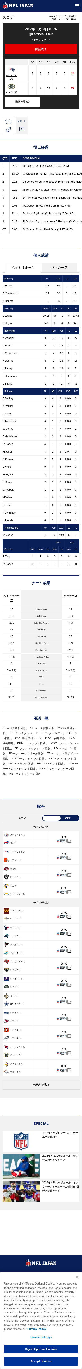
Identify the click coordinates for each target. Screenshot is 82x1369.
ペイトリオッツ (11, 77)
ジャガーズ (15, 969)
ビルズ (13, 843)
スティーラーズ (17, 835)
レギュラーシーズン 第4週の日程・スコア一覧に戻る (62, 17)
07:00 (64, 912)
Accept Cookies (41, 1361)
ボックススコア (8, 121)
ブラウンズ (15, 860)
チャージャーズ (17, 894)
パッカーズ (11, 92)
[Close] (77, 1277)
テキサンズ (15, 927)
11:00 (64, 888)
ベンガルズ (15, 1030)
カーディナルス (17, 1047)
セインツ (14, 996)
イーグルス (15, 1038)
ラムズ (13, 886)
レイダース (15, 877)
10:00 (64, 1066)
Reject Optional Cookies (41, 1349)
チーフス (14, 1021)
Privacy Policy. (37, 1328)
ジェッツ (14, 986)
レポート (21, 121)
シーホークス (16, 1013)
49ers (13, 869)
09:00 (64, 853)
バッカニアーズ (17, 961)
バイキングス (16, 1064)
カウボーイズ (16, 1004)
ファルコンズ (16, 944)
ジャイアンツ (16, 978)
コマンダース (16, 910)
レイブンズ (15, 918)
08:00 (64, 836)
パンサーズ (15, 935)
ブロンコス (15, 1072)
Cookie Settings (41, 1337)
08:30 (64, 963)
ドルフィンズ (16, 952)
